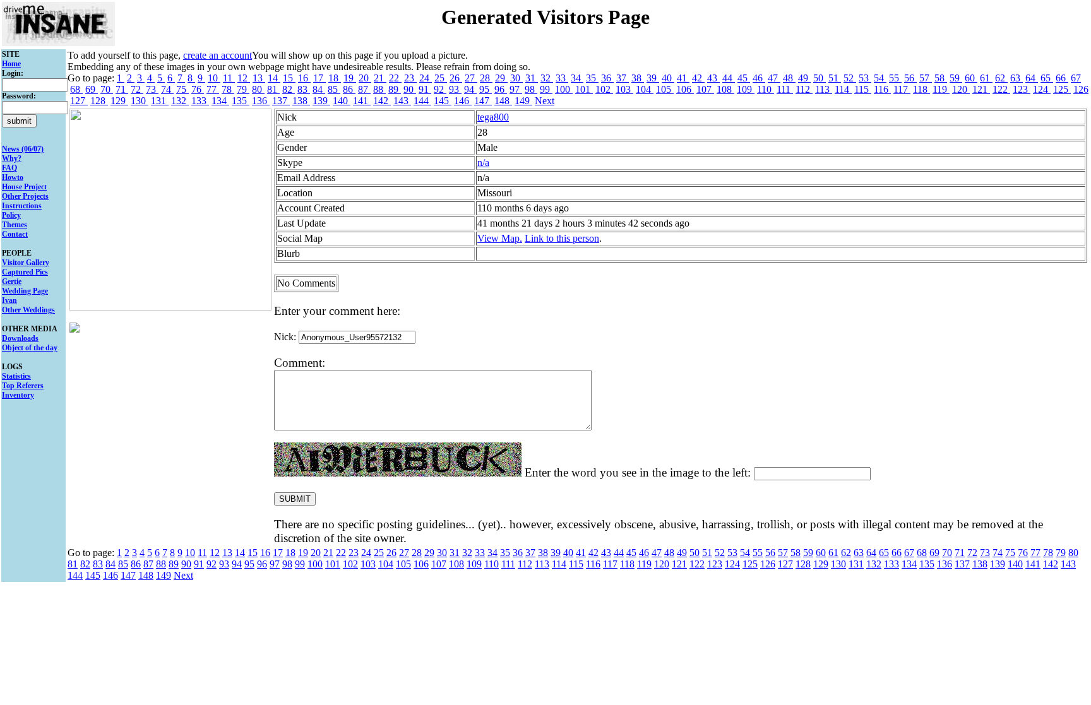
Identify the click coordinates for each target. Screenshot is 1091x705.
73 (152, 89)
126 (1080, 89)
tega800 (493, 117)
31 (531, 78)
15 (289, 78)
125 (1062, 89)
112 (804, 89)
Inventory (18, 395)
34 (577, 78)
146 (463, 100)
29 (501, 78)
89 (394, 89)
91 (425, 89)
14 (274, 78)
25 (440, 78)
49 (804, 78)
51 (834, 78)
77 (212, 89)
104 (644, 89)
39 (653, 78)
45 (743, 78)
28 (486, 78)
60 (971, 78)
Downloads (20, 338)
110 (765, 89)
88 (379, 89)
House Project (24, 186)
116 (882, 89)
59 (956, 78)
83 (303, 89)
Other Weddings (28, 309)
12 (243, 78)
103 (624, 89)
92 (440, 89)
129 (119, 100)
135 (240, 100)
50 (819, 78)
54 (880, 78)
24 (425, 78)
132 (180, 100)
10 (214, 78)
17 (319, 78)
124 (1042, 89)
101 (584, 89)
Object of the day (29, 347)
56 (910, 78)
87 (364, 89)
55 (895, 78)
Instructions (22, 205)
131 (160, 100)
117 (901, 89)
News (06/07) (23, 149)
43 (713, 78)
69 (91, 89)
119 (941, 89)
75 (182, 89)
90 (409, 89)
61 (986, 78)
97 (516, 89)
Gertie (11, 281)
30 (516, 78)
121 (981, 89)
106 (685, 89)
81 (273, 89)
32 (546, 78)
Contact (15, 234)
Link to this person (562, 238)
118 (921, 89)
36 (607, 78)
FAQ (9, 167)
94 (470, 89)
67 (1076, 78)
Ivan (9, 300)
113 (823, 89)
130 (139, 100)
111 (785, 89)
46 (759, 78)
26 (456, 78)
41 (683, 78)
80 (258, 89)
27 (471, 78)
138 (301, 100)
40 (668, 78)
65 (1046, 78)
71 (122, 89)
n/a (483, 162)
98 (531, 89)
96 (500, 89)
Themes (14, 224)
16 (304, 78)
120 (961, 89)
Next (544, 100)
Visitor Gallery (25, 262)
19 (349, 78)
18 (334, 78)
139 (321, 100)
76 (197, 89)
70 (106, 89)
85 (334, 89)
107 (705, 89)
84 (319, 89)
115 (862, 89)
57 (925, 78)
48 (789, 78)
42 (698, 78)
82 (288, 89)
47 (774, 78)
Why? (11, 158)
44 (728, 78)
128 (99, 100)
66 (1062, 78)
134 (220, 100)
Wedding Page (25, 291)
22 (395, 78)
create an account (217, 55)
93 (455, 89)
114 (843, 89)
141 (362, 100)
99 (546, 89)
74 (167, 89)
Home (11, 63)
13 (259, 78)
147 (483, 100)
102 (604, 89)
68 (76, 89)
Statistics (16, 376)
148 (503, 100)
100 (564, 89)
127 (79, 100)
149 (523, 100)
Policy (11, 215)
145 (442, 100)
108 (725, 89)
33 (562, 78)
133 (200, 100)
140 (341, 100)
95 (485, 89)
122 (1001, 89)
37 (622, 78)
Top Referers (23, 385)
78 (228, 89)
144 (422, 100)
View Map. (499, 238)
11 (229, 78)
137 (281, 100)
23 (410, 78)
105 (665, 89)
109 (745, 89)
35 (592, 78)
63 (1016, 78)
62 (1001, 78)
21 (380, 78)
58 (940, 78)
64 (1031, 78)
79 (243, 89)
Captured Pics (25, 272)
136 (261, 100)
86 (349, 89)
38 (637, 78)
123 (1021, 89)
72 (137, 89)
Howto (12, 177)
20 (365, 78)
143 (402, 100)
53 (865, 78)
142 (382, 100)
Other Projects (25, 196)
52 (850, 78)
